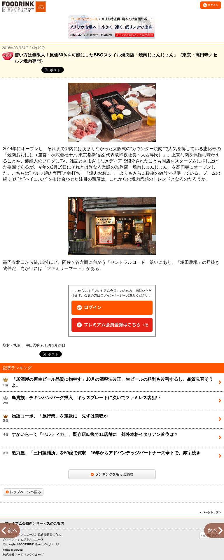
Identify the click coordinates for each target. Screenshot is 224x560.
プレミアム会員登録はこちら (112, 325)
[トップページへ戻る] (23, 492)
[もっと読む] (112, 474)
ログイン (112, 308)
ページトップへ (210, 512)
